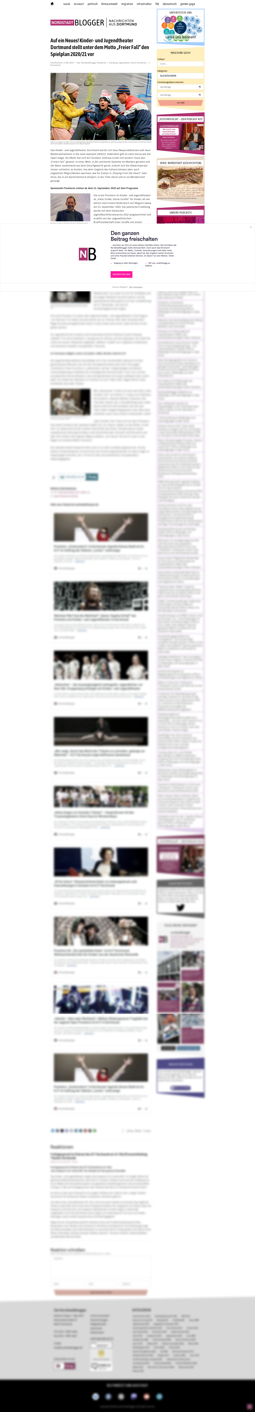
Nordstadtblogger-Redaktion (94, 62)
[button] (180, 29)
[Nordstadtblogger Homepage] (52, 4)
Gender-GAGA (187, 4)
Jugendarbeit (124, 62)
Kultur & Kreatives (138, 62)
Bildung (114, 62)
